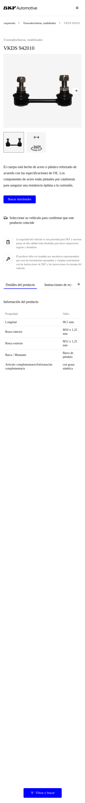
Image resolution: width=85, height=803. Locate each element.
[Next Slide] (75, 90)
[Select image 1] (13, 142)
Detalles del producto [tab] (20, 285)
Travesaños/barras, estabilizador (39, 23)
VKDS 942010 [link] (72, 23)
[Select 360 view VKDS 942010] (36, 142)
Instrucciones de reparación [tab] (63, 285)
